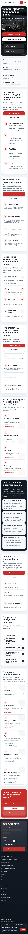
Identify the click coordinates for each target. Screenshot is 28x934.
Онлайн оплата (5, 915)
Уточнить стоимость (14, 345)
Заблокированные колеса (8, 868)
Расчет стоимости (14, 813)
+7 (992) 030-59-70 (10, 50)
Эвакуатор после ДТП (7, 865)
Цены (2, 882)
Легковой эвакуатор (6, 856)
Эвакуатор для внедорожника (9, 859)
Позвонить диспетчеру (14, 848)
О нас (2, 903)
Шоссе (9, 8)
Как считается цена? (13, 647)
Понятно (23, 929)
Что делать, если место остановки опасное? (12, 661)
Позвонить (14, 194)
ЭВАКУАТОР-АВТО (11, 824)
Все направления (5, 897)
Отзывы (14, 577)
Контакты (14, 198)
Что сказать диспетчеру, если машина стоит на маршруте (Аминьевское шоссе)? (12, 639)
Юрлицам (3, 909)
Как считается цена (14, 117)
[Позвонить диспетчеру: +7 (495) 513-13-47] (21, 2)
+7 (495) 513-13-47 (10, 46)
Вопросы (3, 891)
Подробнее (8, 931)
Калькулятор (14, 349)
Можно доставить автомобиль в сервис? (12, 653)
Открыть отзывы (14, 572)
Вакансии (3, 912)
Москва (3, 876)
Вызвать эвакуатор (14, 34)
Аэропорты (4, 888)
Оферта (7, 924)
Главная (4, 8)
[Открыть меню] (25, 2)
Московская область (6, 879)
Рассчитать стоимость (14, 39)
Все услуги (4, 871)
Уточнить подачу (14, 113)
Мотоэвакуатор (5, 862)
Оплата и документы (20, 924)
